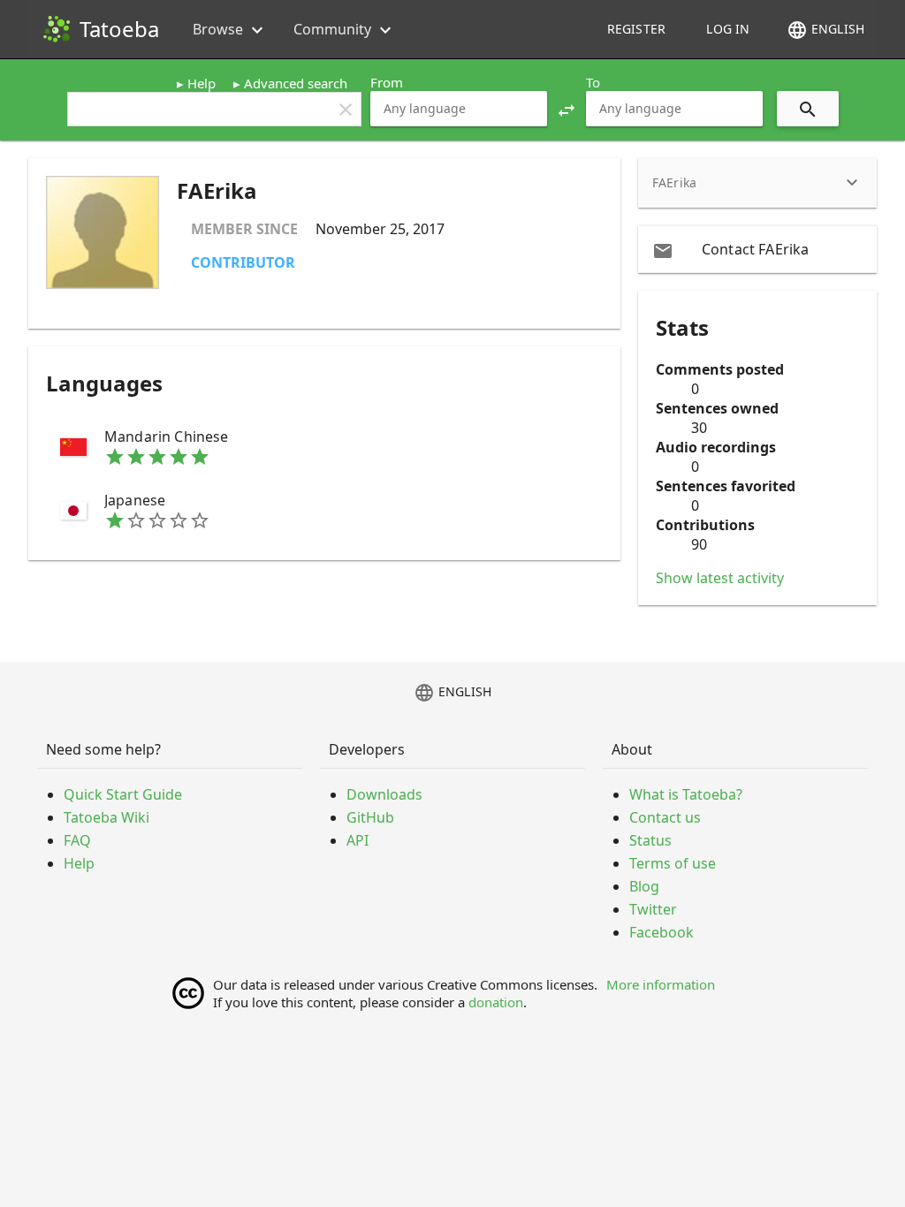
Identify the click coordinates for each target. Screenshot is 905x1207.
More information (660, 984)
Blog (644, 886)
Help (201, 83)
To (593, 82)
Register (636, 28)
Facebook (661, 932)
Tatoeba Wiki (106, 817)
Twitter (653, 909)
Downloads (384, 794)
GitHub (370, 817)
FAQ (77, 840)
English (825, 30)
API (357, 840)
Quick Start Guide (123, 794)
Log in (727, 28)
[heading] (757, 183)
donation (495, 1002)
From (386, 82)
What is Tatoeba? (685, 794)
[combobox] (458, 108)
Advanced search (295, 83)
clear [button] (345, 109)
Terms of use (672, 863)
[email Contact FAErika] (757, 249)
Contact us (665, 817)
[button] (566, 108)
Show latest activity (720, 578)
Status (650, 840)
